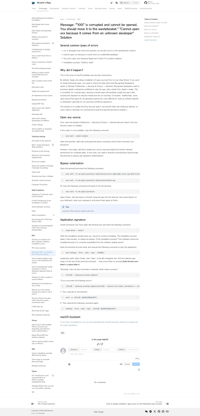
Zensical (41, 413)
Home (34, 8)
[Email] (167, 411)
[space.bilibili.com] (163, 411)
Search (126, 3)
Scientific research (69, 8)
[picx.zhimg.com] (146, 411)
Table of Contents (151, 19)
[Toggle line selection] (134, 136)
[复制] (137, 136)
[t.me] (150, 411)
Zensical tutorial (146, 8)
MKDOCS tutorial (131, 8)
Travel (90, 8)
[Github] (159, 411)
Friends (112, 8)
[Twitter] (155, 411)
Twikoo (133, 393)
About (120, 8)
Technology (43, 8)
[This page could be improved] (101, 344)
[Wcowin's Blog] (33, 2)
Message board (101, 8)
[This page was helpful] (98, 344)
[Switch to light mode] (112, 3)
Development (54, 8)
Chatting (82, 8)
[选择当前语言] (117, 3)
